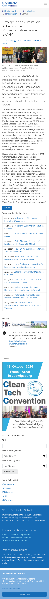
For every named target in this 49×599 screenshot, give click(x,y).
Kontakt (5, 535)
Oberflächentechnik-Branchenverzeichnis (18, 342)
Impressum (25, 535)
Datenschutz (13, 540)
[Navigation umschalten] (45, 4)
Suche (28, 537)
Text (4, 440)
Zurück (7, 208)
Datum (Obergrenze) (11, 460)
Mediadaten (7, 537)
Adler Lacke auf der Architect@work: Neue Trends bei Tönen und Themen (23, 305)
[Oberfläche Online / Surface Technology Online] (9, 4)
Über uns (14, 535)
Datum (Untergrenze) (11, 450)
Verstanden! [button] (24, 594)
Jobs (4, 540)
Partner (23, 540)
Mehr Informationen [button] (11, 588)
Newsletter (19, 537)
